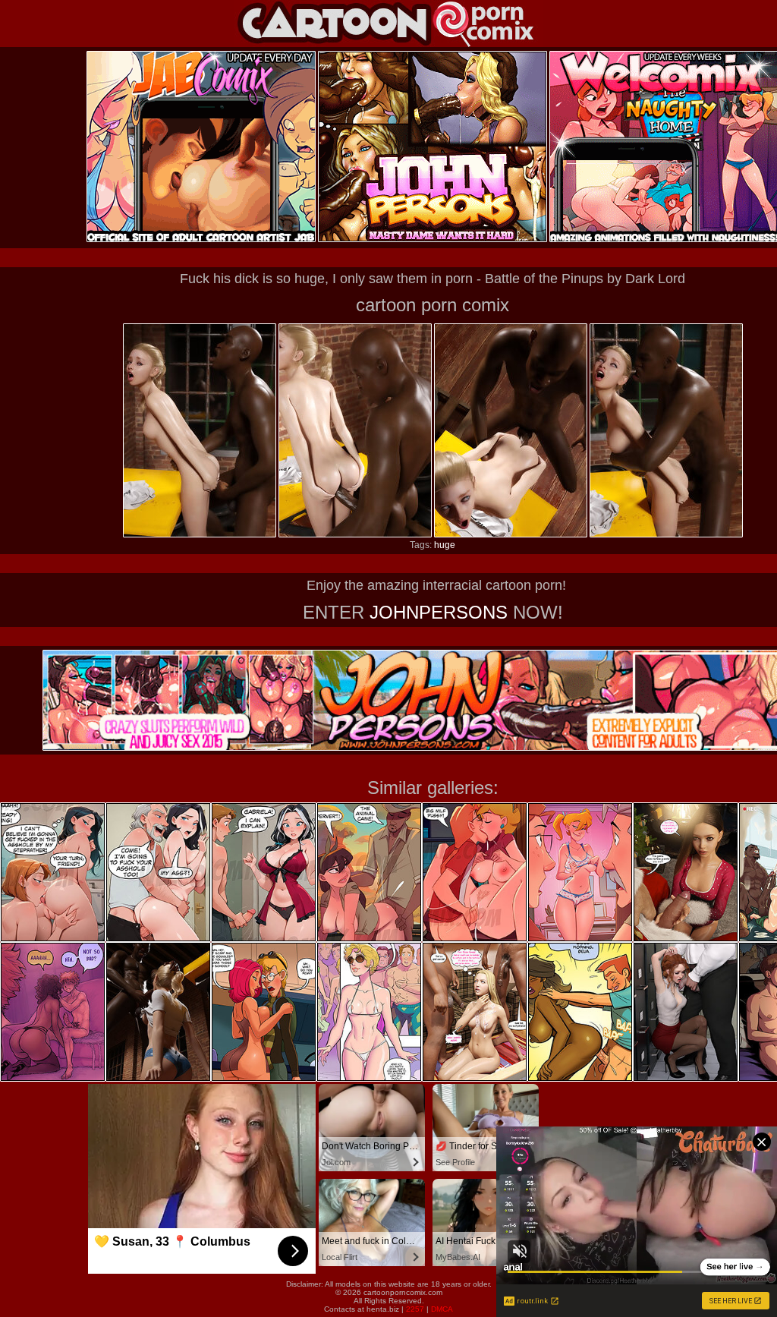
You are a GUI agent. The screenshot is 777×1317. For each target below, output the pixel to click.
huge (444, 545)
